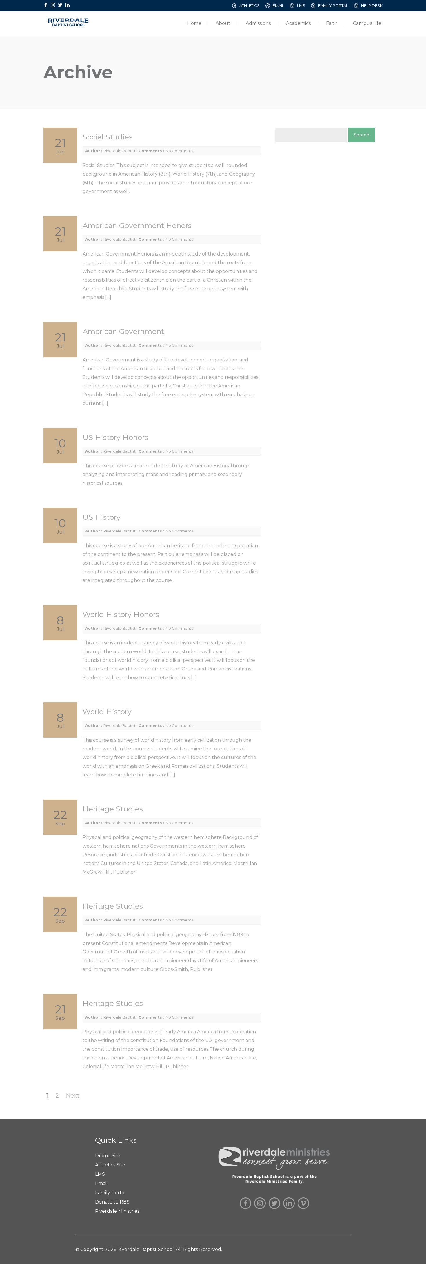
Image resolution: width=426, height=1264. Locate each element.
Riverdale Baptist (119, 150)
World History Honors (121, 614)
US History (102, 517)
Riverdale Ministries (117, 1211)
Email (101, 1183)
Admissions (258, 23)
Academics (298, 23)
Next (73, 1095)
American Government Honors (137, 225)
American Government (123, 331)
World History (107, 711)
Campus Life (367, 23)
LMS (301, 5)
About (223, 23)
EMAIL (278, 5)
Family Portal (110, 1192)
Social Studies (107, 137)
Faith (332, 23)
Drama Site (107, 1155)
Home (194, 23)
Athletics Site (110, 1165)
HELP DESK (372, 5)
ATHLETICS (249, 5)
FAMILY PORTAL (333, 5)
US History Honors (115, 437)
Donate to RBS (112, 1202)
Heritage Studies (113, 808)
